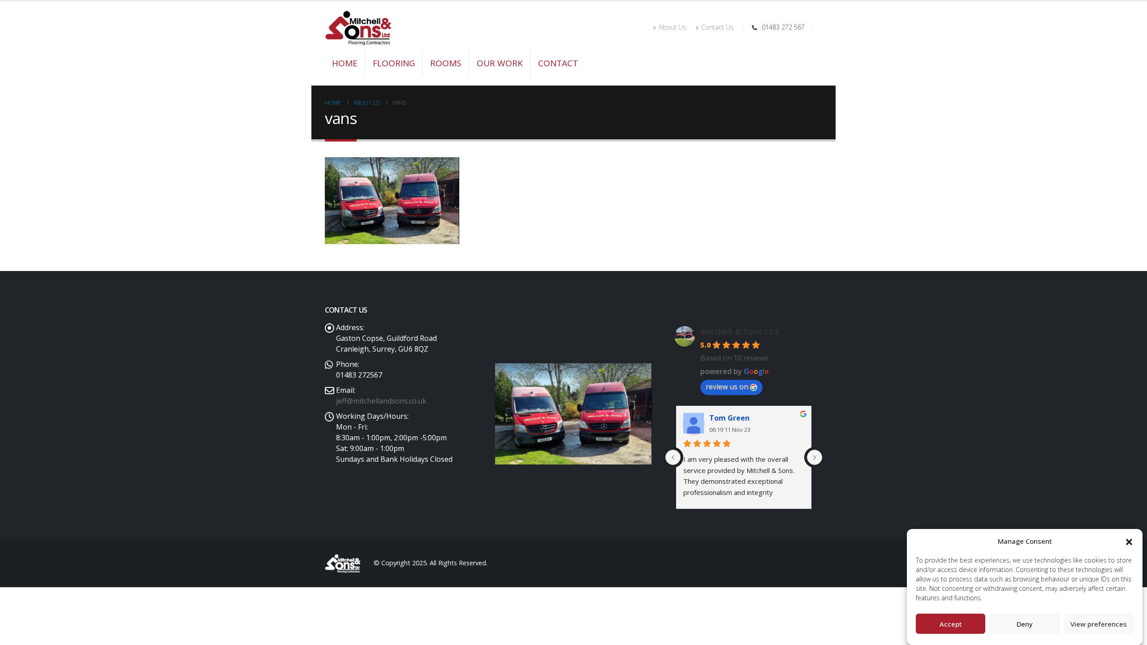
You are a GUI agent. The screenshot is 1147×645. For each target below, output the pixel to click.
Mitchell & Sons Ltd (739, 331)
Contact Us (717, 27)
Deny (1025, 623)
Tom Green (729, 418)
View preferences (1098, 623)
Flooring (394, 63)
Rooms (445, 63)
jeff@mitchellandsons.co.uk (381, 401)
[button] (1129, 541)
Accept (951, 623)
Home (345, 63)
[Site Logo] (358, 27)
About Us (672, 27)
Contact (558, 63)
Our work (500, 63)
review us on (727, 386)
